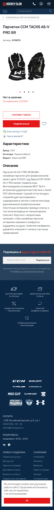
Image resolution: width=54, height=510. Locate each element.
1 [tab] (20, 92)
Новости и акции (41, 470)
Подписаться (42, 260)
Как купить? (8, 461)
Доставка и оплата (11, 470)
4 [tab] (33, 92)
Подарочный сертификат (14, 479)
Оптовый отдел (41, 479)
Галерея (37, 474)
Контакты (38, 461)
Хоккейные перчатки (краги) (22, 18)
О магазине (39, 457)
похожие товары (21, 115)
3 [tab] (28, 92)
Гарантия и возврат (12, 466)
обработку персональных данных (28, 272)
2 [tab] (24, 92)
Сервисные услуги (12, 457)
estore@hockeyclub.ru (13, 428)
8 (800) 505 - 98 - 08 (12, 424)
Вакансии (38, 466)
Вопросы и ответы (11, 474)
